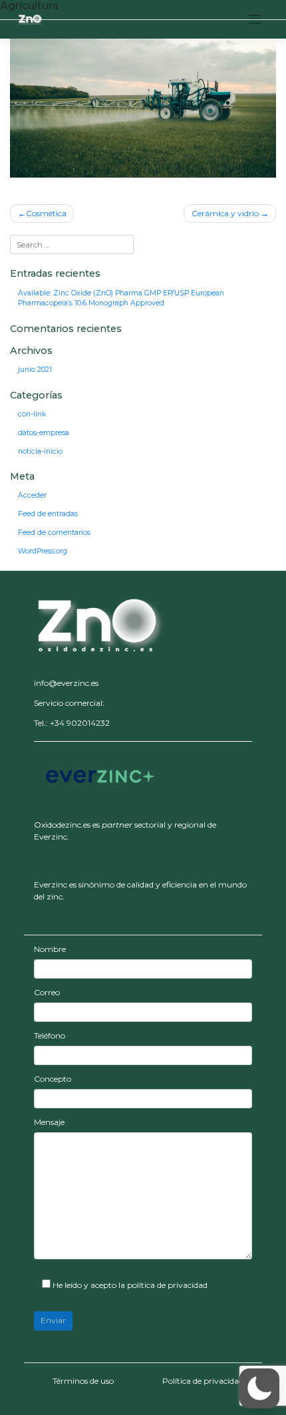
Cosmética (46, 213)
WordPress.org (42, 551)
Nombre (50, 949)
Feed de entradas (48, 514)
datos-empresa (43, 432)
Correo (47, 992)
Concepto (52, 1079)
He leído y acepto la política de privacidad (129, 1285)
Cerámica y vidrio (225, 213)
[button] (100, 623)
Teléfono (49, 1035)
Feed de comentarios (54, 532)
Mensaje (49, 1122)
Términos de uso (83, 1381)
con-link (32, 414)
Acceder (32, 495)
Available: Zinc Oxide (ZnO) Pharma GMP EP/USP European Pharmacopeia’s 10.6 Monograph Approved (121, 298)
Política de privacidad (202, 1381)
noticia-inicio (40, 451)
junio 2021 (35, 369)
